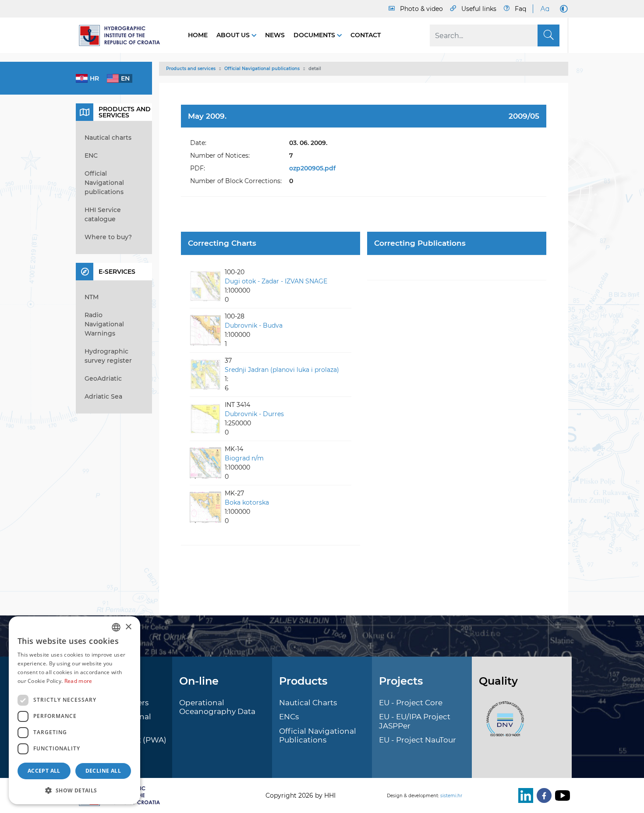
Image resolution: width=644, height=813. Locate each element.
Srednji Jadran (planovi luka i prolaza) (282, 370)
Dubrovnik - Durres (254, 414)
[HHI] (123, 35)
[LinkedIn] (524, 795)
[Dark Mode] (562, 8)
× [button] (128, 627)
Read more (78, 681)
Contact (365, 35)
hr (94, 78)
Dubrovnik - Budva (254, 325)
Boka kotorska (247, 502)
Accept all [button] (44, 770)
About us (233, 35)
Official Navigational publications (262, 68)
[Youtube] (561, 795)
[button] (74, 790)
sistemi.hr (451, 796)
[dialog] (74, 710)
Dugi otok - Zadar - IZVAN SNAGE (276, 281)
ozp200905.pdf (312, 168)
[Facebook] (542, 795)
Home (198, 35)
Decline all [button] (103, 770)
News (275, 35)
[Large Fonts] (544, 8)
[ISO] (503, 723)
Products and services (191, 68)
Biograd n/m (244, 458)
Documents (315, 35)
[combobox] (116, 627)
